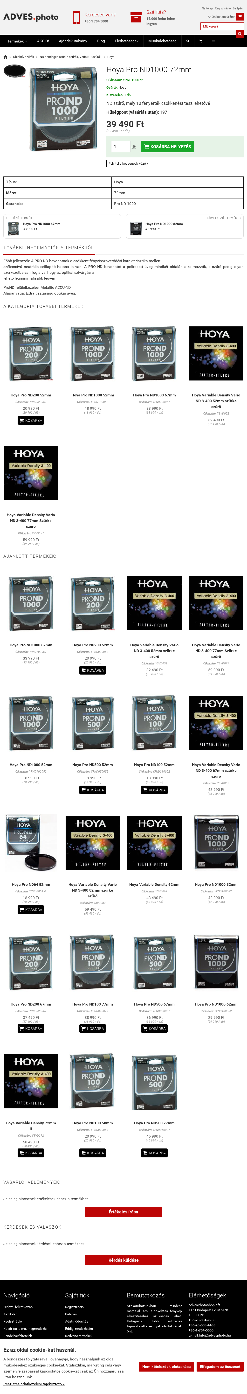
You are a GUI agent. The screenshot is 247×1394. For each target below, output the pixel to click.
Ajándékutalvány (73, 41)
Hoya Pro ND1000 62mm (216, 1004)
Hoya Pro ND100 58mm (92, 1123)
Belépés (238, 8)
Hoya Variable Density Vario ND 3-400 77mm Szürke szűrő (31, 521)
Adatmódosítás (76, 1321)
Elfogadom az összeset (220, 1366)
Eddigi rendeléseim (79, 1329)
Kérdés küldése (124, 1260)
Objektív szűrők (23, 57)
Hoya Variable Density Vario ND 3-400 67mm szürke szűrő (216, 770)
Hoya (110, 57)
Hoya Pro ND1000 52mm (92, 395)
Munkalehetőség (162, 41)
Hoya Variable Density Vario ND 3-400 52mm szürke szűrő (216, 401)
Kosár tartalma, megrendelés (25, 1329)
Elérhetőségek (126, 41)
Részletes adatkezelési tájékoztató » (34, 1384)
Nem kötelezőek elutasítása (166, 1366)
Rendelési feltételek (17, 1336)
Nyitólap (207, 8)
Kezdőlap (10, 1314)
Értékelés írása (123, 1211)
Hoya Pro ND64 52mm (31, 884)
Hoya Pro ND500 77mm (154, 1123)
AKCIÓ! (43, 41)
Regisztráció (223, 8)
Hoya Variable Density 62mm (154, 884)
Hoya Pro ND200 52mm (31, 395)
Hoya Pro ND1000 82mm (216, 884)
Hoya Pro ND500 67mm (154, 1004)
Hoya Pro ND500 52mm (92, 764)
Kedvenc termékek (78, 1336)
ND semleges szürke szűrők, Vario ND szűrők (71, 57)
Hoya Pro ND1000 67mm (154, 395)
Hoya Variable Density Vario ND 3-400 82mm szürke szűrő (93, 890)
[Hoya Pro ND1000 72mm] (14, 71)
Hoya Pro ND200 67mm (31, 1004)
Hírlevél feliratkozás (18, 1307)
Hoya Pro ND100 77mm (92, 1004)
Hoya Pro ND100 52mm (154, 764)
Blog (101, 41)
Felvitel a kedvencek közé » (128, 163)
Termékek (17, 41)
